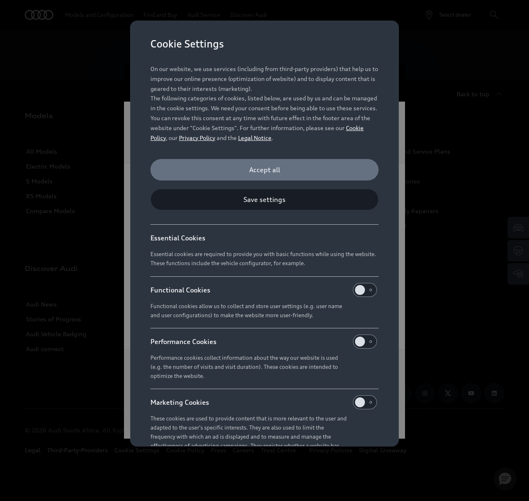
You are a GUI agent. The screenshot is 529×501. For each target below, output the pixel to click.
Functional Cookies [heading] (180, 290)
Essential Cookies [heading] (177, 238)
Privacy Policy (197, 137)
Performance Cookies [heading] (183, 341)
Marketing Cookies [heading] (179, 402)
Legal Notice (255, 137)
